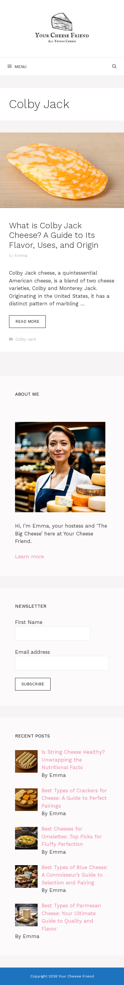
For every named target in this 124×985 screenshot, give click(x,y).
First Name (28, 622)
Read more (27, 321)
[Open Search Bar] (114, 67)
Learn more (29, 556)
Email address (32, 652)
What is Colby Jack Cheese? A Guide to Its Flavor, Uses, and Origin (53, 235)
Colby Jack (25, 339)
